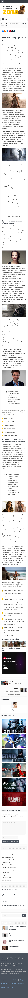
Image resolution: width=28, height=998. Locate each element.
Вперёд (16, 688)
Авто (3, 852)
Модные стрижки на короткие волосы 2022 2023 (14, 894)
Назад (11, 681)
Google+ (22, 980)
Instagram (10, 987)
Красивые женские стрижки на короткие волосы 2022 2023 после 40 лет (17, 928)
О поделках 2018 (6, 880)
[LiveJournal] (14, 31)
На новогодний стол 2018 (8, 859)
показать (18, 216)
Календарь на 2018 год (8, 870)
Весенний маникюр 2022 (15, 946)
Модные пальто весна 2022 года (16, 940)
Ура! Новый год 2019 (7, 857)
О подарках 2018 (6, 862)
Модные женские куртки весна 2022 (17, 934)
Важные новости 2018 (7, 854)
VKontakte (4, 983)
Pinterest (20, 983)
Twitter (15, 980)
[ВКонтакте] (3, 31)
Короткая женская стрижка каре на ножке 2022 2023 (13, 900)
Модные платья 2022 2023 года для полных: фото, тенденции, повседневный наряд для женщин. (12, 692)
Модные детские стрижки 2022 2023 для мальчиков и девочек (13, 906)
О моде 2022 (5, 872)
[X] (12, 31)
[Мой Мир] (7, 31)
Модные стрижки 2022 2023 (9, 889)
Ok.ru (3, 987)
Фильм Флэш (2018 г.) (14, 683)
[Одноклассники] (5, 31)
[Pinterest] (10, 31)
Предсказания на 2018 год (9, 867)
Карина (14, 710)
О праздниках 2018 (7, 865)
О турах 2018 (5, 875)
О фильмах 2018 (6, 877)
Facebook (13, 983)
